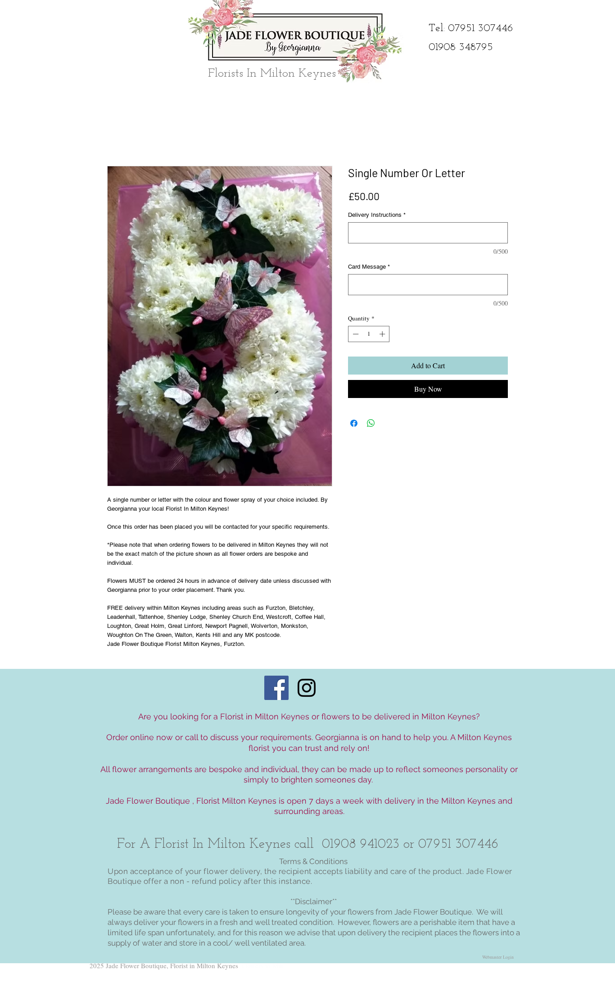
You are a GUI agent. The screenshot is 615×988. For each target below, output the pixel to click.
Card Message (369, 266)
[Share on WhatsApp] (371, 423)
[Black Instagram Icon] (306, 688)
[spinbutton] (369, 334)
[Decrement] (354, 334)
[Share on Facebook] (353, 423)
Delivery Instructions (377, 214)
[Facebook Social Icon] (276, 688)
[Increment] (383, 334)
